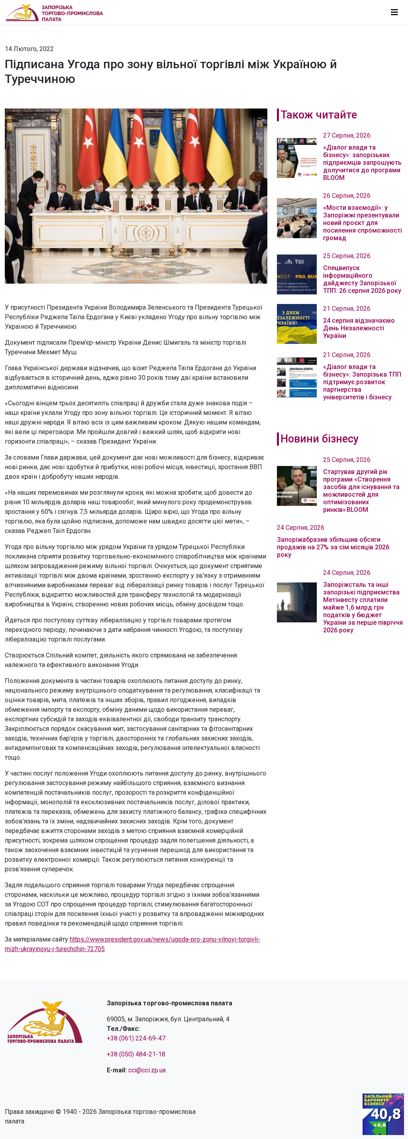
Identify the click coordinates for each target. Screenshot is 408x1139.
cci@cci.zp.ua (147, 1070)
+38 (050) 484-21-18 (136, 1054)
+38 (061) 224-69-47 (136, 1038)
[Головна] (58, 12)
